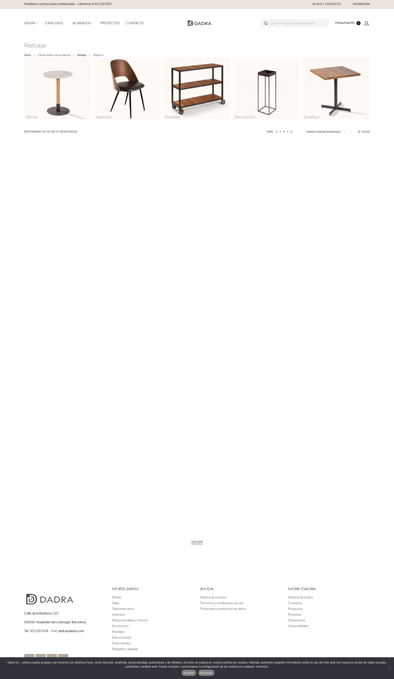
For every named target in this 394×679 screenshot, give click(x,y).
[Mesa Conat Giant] (337, 340)
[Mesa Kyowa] (56, 185)
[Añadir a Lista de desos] (81, 161)
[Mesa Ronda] (196, 340)
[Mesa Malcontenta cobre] (56, 496)
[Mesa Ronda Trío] (126, 418)
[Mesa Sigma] (196, 263)
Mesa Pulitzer (56, 298)
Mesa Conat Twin (267, 376)
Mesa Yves (126, 220)
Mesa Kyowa (56, 220)
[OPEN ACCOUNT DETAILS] (366, 23)
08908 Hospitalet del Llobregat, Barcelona (55, 622)
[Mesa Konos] (337, 496)
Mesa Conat (56, 376)
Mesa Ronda (196, 376)
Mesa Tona (197, 220)
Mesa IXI (126, 298)
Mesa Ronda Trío (127, 453)
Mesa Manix (338, 220)
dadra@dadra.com (71, 631)
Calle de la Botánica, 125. (42, 613)
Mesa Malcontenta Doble (267, 531)
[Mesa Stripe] (196, 418)
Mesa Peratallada (338, 298)
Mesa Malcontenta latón (126, 531)
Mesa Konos (337, 531)
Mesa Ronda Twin (56, 453)
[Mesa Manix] (337, 185)
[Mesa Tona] (196, 185)
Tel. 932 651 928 (36, 631)
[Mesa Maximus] (267, 185)
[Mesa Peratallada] (337, 263)
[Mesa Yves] (126, 185)
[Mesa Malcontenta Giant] (196, 496)
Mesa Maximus (267, 220)
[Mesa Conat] (56, 340)
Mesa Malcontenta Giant (197, 531)
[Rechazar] (389, 667)
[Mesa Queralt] (126, 340)
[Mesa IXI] (126, 263)
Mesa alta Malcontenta (267, 453)
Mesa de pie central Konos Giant (338, 453)
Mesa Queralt (126, 376)
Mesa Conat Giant (338, 376)
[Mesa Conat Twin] (267, 340)
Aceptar (189, 672)
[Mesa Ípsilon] (267, 263)
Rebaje (81, 55)
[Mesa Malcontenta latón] (126, 496)
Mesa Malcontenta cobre (56, 531)
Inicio (27, 55)
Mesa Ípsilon (267, 298)
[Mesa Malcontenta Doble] (267, 496)
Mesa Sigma (197, 298)
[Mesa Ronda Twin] (56, 418)
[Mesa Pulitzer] (56, 263)
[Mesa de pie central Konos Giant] (337, 418)
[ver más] (197, 542)
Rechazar (206, 672)
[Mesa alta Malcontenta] (267, 418)
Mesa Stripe (197, 453)
